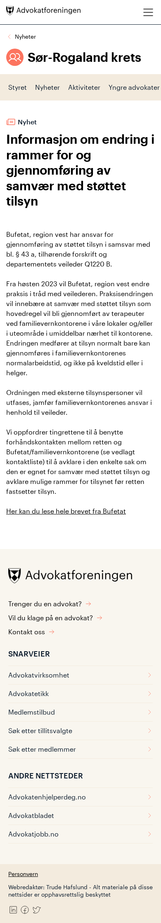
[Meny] (148, 12)
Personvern (23, 873)
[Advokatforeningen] (43, 10)
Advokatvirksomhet (38, 675)
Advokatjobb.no (33, 834)
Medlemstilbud (31, 712)
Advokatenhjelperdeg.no (47, 797)
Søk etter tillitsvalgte (40, 730)
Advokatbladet (31, 815)
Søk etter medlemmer (42, 749)
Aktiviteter (84, 87)
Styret (17, 87)
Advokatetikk (28, 693)
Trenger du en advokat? (45, 604)
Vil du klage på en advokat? (50, 618)
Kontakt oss (26, 632)
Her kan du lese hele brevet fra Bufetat (66, 511)
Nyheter (25, 36)
